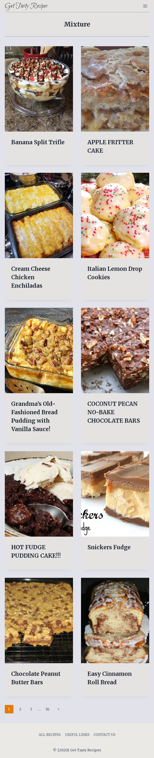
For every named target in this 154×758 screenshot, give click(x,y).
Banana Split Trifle (38, 142)
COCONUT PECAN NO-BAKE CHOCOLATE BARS (113, 412)
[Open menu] (145, 5)
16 (47, 709)
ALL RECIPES (50, 734)
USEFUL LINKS (77, 734)
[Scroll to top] (144, 752)
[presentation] (39, 89)
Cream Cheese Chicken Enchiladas (30, 277)
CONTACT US (104, 734)
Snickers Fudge (109, 547)
